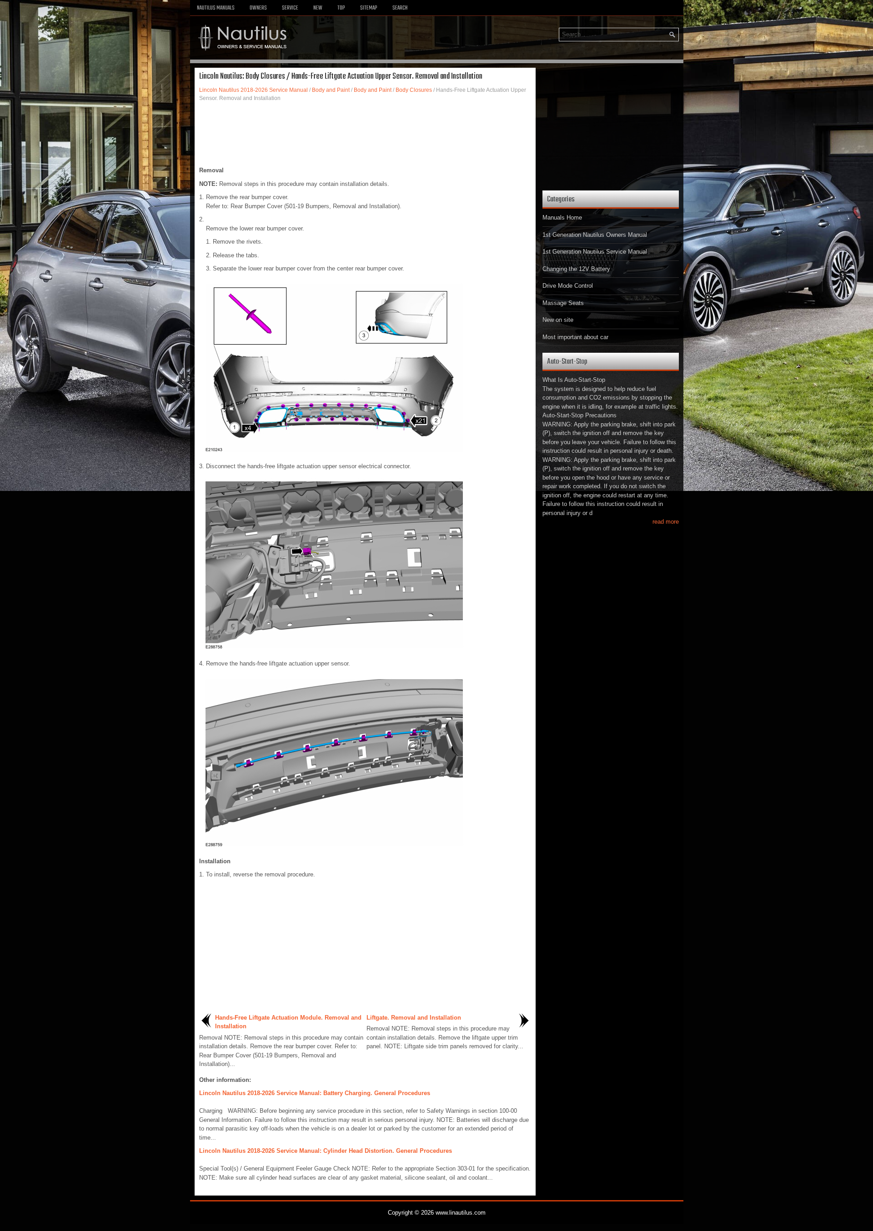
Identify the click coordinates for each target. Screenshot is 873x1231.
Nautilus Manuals (216, 8)
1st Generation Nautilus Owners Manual (594, 234)
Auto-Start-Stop (567, 361)
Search (399, 8)
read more (665, 521)
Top (341, 8)
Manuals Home (562, 217)
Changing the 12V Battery (576, 268)
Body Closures (414, 90)
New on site (557, 319)
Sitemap (368, 8)
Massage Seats (563, 303)
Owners (258, 8)
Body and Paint (331, 90)
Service (290, 8)
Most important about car (575, 337)
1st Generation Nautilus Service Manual (594, 251)
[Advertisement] (365, 134)
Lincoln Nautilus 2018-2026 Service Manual (253, 90)
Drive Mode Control (567, 285)
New (317, 8)
